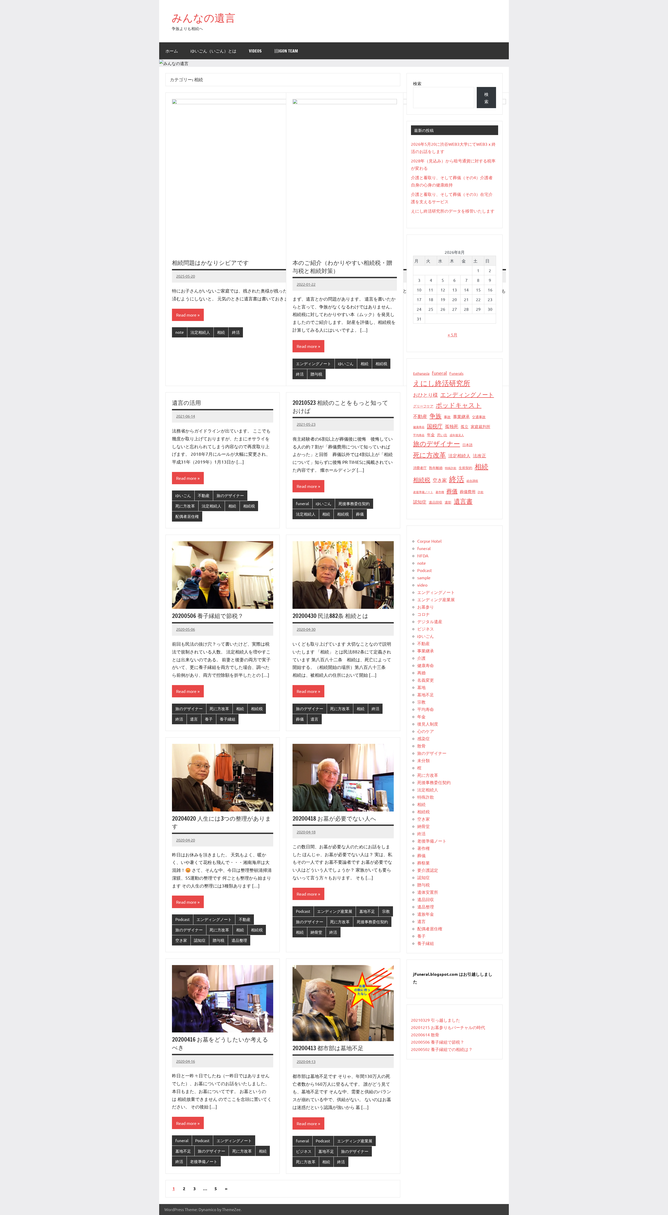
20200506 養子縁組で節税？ (207, 616)
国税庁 (435, 426)
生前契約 (465, 467)
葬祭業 (423, 862)
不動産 (204, 495)
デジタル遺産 (429, 621)
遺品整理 (239, 940)
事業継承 (461, 416)
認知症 (200, 940)
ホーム (171, 51)
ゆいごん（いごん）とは (213, 51)
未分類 (423, 760)
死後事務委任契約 (354, 503)
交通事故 (479, 416)
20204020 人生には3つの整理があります (221, 822)
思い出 (442, 435)
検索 (417, 83)
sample (424, 577)
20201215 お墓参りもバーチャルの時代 (448, 1027)
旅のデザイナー (230, 495)
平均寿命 (419, 435)
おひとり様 (425, 395)
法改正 (479, 455)
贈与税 (316, 373)
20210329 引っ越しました (435, 1020)
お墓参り (425, 606)
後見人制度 (427, 723)
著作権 (440, 492)
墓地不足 (367, 911)
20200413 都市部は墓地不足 (328, 1048)
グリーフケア (423, 406)
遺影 (448, 502)
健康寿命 (419, 427)
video (422, 584)
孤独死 (451, 426)
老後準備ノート (203, 1161)
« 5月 (452, 334)
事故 (447, 416)
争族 (436, 415)
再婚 (421, 672)
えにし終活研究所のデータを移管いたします (452, 210)
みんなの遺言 (203, 17)
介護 (421, 658)
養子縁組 (227, 718)
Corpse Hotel (429, 541)
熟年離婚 (436, 467)
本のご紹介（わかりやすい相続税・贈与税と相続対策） (342, 267)
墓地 (421, 687)
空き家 (181, 940)
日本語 (467, 444)
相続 (221, 332)
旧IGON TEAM (286, 51)
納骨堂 (316, 932)
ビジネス (304, 1151)
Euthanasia (421, 373)
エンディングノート (313, 363)
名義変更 (425, 679)
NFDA (422, 555)
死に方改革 (185, 505)
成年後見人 (457, 435)
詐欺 (481, 492)
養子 (209, 718)
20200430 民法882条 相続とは (330, 616)
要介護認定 (427, 870)
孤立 (464, 426)
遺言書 (463, 501)
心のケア (425, 731)
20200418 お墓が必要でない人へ (334, 818)
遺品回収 (435, 502)
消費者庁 (420, 467)
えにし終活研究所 (441, 383)
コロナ (423, 614)
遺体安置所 (427, 892)
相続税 (381, 363)
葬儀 (360, 513)
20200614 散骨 (425, 1034)
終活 (236, 332)
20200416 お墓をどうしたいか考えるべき (220, 1043)
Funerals (456, 373)
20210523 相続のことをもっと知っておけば (340, 407)
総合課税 (472, 480)
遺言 (194, 718)
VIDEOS (255, 51)
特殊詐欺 (450, 468)
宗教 (386, 911)
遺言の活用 (186, 403)
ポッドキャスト (458, 405)
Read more (186, 314)
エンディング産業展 (334, 911)
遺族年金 (425, 913)
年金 (431, 434)
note (179, 332)
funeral (302, 503)
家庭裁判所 (480, 426)
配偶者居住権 (187, 516)
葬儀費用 (467, 491)
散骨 (421, 745)
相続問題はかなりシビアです (210, 263)
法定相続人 (200, 332)
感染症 (423, 738)
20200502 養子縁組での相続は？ (442, 1049)
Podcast (182, 919)
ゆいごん (346, 363)
